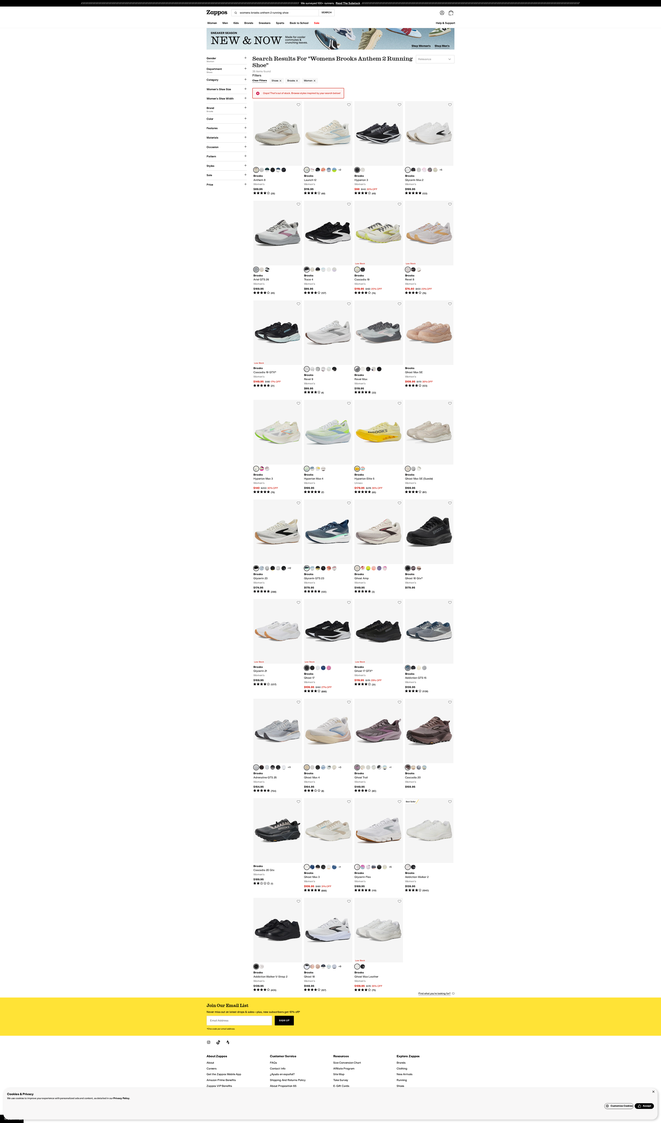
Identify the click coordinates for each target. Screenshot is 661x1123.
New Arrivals (404, 1074)
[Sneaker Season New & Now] (330, 39)
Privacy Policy (121, 1098)
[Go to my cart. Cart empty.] (451, 12)
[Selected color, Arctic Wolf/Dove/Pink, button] (357, 568)
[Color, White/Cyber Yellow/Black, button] (318, 468)
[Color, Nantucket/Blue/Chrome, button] (312, 468)
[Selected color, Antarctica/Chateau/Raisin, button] (256, 170)
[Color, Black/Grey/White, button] (318, 170)
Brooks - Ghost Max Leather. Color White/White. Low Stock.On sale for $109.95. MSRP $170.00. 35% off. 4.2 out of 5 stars (378, 945)
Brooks (291, 80)
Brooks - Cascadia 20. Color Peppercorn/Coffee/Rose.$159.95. (429, 746)
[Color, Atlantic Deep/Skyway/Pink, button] (267, 170)
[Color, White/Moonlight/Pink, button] (334, 867)
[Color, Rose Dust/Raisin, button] (419, 568)
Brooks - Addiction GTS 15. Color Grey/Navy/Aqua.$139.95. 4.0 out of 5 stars (429, 646)
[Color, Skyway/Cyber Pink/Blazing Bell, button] (362, 867)
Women (308, 80)
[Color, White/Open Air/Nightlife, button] (334, 170)
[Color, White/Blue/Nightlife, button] (368, 568)
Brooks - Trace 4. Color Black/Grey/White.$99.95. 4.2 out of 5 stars (328, 248)
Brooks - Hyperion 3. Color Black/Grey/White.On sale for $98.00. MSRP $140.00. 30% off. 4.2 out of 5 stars (378, 148)
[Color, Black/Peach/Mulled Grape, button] (272, 767)
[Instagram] (208, 1042)
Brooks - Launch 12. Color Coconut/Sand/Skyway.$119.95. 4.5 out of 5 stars (328, 148)
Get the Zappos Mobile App (224, 1074)
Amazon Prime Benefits (221, 1080)
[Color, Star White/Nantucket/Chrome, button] (267, 767)
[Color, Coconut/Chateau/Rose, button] (362, 767)
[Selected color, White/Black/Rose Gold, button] (306, 966)
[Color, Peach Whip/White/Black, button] (334, 966)
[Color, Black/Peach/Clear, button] (413, 170)
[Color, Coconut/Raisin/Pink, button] (323, 468)
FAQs (273, 1062)
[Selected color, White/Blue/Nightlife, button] (306, 468)
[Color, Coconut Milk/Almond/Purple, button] (312, 269)
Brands (401, 1062)
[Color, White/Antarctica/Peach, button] (261, 170)
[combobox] (275, 12)
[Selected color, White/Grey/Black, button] (306, 369)
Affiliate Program (343, 1068)
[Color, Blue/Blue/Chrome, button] (323, 767)
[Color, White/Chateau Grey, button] (419, 269)
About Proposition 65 (283, 1086)
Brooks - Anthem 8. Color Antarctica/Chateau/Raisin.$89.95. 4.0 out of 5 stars (277, 148)
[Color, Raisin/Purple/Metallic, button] (312, 767)
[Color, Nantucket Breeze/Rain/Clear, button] (261, 568)
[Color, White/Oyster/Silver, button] (278, 568)
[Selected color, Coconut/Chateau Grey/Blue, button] (306, 867)
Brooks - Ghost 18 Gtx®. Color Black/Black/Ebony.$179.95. (429, 547)
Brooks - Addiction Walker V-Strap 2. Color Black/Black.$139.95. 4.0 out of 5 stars (277, 945)
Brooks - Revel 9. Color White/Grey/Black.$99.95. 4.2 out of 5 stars (328, 347)
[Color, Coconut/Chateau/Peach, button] (362, 369)
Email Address (219, 1020)
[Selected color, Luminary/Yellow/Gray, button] (357, 468)
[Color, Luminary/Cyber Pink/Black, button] (261, 468)
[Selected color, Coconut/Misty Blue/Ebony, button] (357, 269)
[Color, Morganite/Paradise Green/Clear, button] (435, 170)
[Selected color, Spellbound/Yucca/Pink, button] (306, 568)
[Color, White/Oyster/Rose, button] (329, 269)
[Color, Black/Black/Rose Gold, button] (413, 269)
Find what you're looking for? (434, 993)
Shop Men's (442, 46)
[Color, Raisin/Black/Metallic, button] (413, 568)
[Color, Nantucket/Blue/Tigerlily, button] (424, 767)
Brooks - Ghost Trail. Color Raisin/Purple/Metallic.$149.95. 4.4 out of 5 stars (378, 746)
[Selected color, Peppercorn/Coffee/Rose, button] (408, 767)
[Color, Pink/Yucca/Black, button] (267, 468)
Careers (212, 1068)
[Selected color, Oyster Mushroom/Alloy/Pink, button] (256, 269)
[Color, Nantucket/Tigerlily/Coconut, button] (329, 966)
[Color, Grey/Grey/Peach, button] (419, 767)
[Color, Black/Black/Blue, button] (379, 867)
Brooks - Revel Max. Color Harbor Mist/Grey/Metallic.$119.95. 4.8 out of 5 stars (378, 347)
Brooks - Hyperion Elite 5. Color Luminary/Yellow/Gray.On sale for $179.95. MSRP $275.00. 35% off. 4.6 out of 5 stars (378, 447)
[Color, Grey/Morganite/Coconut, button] (318, 966)
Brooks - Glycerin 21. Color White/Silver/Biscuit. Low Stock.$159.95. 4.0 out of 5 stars (277, 646)
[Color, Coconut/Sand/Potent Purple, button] (261, 269)
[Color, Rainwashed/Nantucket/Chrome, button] (329, 170)
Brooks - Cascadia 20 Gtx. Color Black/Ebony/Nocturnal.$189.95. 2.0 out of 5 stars (277, 845)
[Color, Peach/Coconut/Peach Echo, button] (323, 170)
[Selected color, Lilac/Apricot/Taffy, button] (408, 269)
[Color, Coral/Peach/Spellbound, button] (329, 568)
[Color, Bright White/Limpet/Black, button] (323, 269)
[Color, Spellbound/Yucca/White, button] (278, 170)
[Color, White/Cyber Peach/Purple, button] (323, 369)
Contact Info (277, 1068)
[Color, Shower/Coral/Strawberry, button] (362, 568)
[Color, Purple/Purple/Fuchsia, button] (379, 568)
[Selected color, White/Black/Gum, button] (357, 867)
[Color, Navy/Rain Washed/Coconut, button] (323, 966)
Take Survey (340, 1080)
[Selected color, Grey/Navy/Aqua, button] (408, 668)
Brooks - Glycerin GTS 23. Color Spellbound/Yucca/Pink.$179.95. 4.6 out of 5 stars (328, 547)
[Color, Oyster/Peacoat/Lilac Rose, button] (424, 668)
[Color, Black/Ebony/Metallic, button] (272, 170)
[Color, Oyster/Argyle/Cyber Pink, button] (424, 170)
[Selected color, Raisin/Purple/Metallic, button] (357, 767)
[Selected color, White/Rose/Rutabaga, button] (306, 767)
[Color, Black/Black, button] (413, 867)
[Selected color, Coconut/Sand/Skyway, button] (306, 170)
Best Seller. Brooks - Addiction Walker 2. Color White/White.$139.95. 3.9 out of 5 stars (429, 845)
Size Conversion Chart (347, 1062)
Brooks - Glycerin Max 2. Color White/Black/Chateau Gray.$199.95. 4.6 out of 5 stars (429, 148)
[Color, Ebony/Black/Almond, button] (318, 269)
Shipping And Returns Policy (288, 1080)
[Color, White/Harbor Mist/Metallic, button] (267, 568)
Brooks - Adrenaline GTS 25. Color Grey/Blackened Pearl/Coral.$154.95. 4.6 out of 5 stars (277, 746)
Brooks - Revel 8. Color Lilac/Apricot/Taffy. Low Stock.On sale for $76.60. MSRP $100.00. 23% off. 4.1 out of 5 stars (429, 248)
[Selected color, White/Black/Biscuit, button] (256, 568)
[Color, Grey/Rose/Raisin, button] (318, 369)
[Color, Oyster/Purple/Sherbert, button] (334, 269)
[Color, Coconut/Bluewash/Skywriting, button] (373, 767)
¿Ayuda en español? (282, 1074)
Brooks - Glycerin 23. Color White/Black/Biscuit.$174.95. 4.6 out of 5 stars (277, 547)
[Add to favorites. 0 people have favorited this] (298, 104)
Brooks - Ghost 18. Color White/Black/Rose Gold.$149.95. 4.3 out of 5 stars (328, 945)
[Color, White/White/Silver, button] (283, 767)
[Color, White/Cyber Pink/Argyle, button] (368, 867)
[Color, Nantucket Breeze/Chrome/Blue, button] (419, 170)
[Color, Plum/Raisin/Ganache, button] (261, 767)
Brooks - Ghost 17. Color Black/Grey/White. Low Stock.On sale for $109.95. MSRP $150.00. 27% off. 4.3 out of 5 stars (328, 646)
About (210, 1062)
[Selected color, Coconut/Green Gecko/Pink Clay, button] (256, 468)
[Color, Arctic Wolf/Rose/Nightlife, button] (413, 767)
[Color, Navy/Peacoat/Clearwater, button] (312, 867)
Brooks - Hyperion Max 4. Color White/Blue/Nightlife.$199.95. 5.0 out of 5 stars (328, 447)
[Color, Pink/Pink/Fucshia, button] (384, 568)
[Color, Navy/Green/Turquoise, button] (323, 668)
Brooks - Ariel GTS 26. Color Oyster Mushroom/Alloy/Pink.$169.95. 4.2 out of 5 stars (277, 248)
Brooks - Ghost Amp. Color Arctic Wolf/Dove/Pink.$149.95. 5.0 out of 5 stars (378, 547)
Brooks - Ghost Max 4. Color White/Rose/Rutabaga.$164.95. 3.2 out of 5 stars (328, 746)
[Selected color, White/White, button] (408, 867)
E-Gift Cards (341, 1086)
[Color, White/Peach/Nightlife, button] (384, 867)
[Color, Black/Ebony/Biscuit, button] (334, 369)
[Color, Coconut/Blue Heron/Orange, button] (329, 867)
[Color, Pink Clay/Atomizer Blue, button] (362, 468)
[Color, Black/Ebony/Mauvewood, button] (413, 668)
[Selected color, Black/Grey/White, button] (357, 170)
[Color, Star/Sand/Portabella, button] (419, 468)
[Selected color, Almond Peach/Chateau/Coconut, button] (408, 468)
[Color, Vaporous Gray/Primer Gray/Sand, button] (419, 668)
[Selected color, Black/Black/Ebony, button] (408, 568)
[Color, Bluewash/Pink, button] (312, 170)
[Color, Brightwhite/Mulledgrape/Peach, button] (373, 369)
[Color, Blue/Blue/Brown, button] (384, 767)
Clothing (402, 1068)
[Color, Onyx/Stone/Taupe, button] (368, 767)
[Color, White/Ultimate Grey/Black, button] (312, 369)
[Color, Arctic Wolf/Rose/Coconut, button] (334, 767)
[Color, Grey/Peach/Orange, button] (373, 867)
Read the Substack (348, 3)
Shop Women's (421, 46)
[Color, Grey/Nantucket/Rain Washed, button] (329, 767)
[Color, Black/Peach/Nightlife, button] (272, 568)
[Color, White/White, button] (261, 966)
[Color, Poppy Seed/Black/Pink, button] (379, 767)
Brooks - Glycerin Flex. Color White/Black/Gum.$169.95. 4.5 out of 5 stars (378, 845)
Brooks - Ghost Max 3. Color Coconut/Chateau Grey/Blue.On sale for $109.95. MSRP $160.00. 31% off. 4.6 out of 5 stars (328, 845)
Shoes (275, 80)
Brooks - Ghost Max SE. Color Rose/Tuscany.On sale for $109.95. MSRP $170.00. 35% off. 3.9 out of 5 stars (429, 347)
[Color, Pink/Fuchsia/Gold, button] (329, 668)
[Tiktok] (218, 1042)
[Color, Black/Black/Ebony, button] (283, 170)
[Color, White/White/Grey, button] (318, 668)
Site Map (338, 1074)
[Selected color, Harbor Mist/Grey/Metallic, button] (357, 369)
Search (327, 12)
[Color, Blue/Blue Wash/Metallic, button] (329, 369)
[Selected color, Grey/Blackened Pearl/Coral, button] (256, 767)
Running (402, 1080)
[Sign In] (442, 12)
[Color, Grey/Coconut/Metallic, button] (430, 170)
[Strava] (228, 1042)
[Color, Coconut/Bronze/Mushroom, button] (362, 170)
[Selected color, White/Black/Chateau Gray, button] (408, 170)
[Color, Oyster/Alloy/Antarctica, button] (413, 468)
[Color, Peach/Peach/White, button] (373, 568)
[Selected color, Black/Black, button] (256, 966)
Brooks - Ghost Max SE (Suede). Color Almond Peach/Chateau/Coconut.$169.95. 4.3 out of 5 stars (429, 447)
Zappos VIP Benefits (219, 1086)
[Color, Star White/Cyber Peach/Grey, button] (312, 966)
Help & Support (445, 23)
